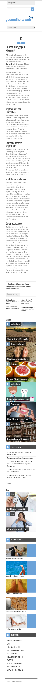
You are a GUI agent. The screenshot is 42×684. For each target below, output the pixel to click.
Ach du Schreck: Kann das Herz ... (17, 529)
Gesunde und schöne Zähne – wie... (18, 399)
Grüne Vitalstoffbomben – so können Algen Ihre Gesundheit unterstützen (18, 287)
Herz (12, 494)
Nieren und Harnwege (14, 640)
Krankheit (9, 64)
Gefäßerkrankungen (14, 663)
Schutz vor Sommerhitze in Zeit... (17, 339)
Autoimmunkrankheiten (15, 650)
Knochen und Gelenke (18, 344)
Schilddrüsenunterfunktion (13, 629)
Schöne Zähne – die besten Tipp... (17, 419)
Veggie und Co (12, 653)
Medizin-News (15, 324)
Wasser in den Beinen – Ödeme (15, 576)
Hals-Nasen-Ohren (13, 647)
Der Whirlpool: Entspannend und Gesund (18, 284)
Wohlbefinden (15, 404)
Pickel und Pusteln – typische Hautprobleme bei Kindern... (12, 301)
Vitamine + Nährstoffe (15, 670)
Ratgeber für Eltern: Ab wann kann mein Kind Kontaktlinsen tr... (26, 301)
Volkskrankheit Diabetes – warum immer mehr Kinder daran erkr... (27, 309)
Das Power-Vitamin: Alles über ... (17, 379)
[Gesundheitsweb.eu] (19, 21)
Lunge (9, 644)
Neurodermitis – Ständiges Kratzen (16, 611)
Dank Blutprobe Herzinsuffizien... (17, 509)
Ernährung (14, 364)
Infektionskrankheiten (15, 657)
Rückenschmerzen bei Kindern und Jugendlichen (12, 307)
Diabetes (10, 660)
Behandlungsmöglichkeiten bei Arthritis (20, 458)
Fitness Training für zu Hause (14, 558)
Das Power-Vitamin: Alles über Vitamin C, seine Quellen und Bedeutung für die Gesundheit (20, 464)
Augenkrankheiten (13, 666)
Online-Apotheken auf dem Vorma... (18, 439)
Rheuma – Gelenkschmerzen (14, 593)
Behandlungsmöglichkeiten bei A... (17, 359)
